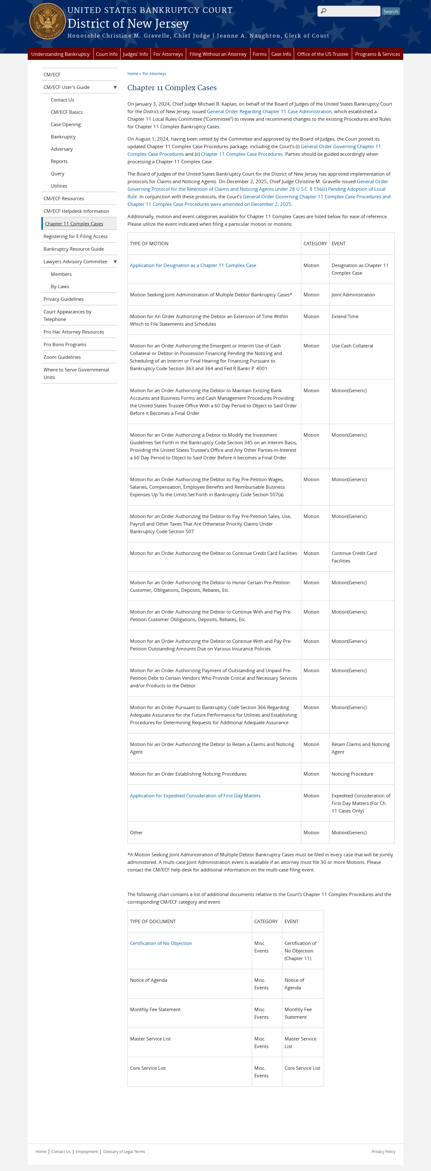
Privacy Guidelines (64, 299)
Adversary (62, 149)
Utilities (59, 186)
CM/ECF (52, 74)
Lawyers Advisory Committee (75, 261)
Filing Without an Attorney (218, 54)
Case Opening (66, 124)
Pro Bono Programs (65, 344)
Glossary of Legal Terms (124, 1151)
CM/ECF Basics (67, 112)
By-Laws (60, 286)
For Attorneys (168, 54)
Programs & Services (377, 54)
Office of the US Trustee (322, 54)
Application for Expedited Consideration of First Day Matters (195, 795)
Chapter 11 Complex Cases (74, 223)
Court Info (107, 54)
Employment (87, 1151)
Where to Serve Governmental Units (76, 373)
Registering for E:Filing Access (76, 236)
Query (57, 173)
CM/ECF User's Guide (67, 87)
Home (132, 73)
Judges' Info (135, 54)
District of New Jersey (128, 24)
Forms (260, 54)
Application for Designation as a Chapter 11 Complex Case (193, 265)
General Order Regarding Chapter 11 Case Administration (269, 111)
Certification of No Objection (161, 943)
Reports (59, 161)
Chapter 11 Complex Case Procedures (242, 154)
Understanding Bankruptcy (60, 54)
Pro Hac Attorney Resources (74, 332)
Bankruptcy (63, 136)
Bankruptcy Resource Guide (74, 249)
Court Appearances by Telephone (68, 315)
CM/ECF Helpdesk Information (76, 211)
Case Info (281, 54)
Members (61, 274)
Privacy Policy (383, 1151)
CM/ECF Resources (64, 198)
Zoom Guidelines (62, 357)
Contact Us (62, 99)
